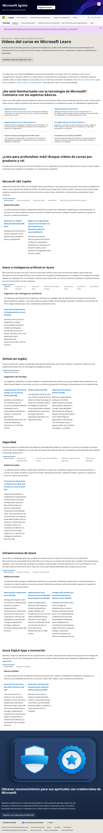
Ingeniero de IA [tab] (7, 287)
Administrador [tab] (9, 200)
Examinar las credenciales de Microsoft (18, 815)
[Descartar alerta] (99, 4)
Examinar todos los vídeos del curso (17, 60)
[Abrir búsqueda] (89, 17)
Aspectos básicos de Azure (14, 109)
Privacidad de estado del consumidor (14, 830)
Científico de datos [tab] (81, 287)
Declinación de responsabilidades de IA (15, 827)
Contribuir (57, 827)
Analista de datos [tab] (39, 200)
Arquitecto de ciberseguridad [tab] (22, 459)
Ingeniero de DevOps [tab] (11, 372)
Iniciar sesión (96, 17)
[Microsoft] (3, 17)
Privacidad (66, 827)
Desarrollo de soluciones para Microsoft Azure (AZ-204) (14, 687)
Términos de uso (36, 830)
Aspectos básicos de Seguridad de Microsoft (21, 136)
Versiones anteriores (38, 827)
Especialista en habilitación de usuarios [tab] (73, 200)
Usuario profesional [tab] (23, 200)
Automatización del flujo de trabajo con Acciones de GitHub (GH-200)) (15, 393)
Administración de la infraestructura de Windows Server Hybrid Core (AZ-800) (39, 595)
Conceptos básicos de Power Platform (69, 122)
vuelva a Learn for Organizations (28, 82)
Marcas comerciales (51, 830)
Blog (48, 827)
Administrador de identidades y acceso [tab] (47, 459)
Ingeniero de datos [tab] (68, 287)
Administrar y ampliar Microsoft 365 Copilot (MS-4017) (14, 224)
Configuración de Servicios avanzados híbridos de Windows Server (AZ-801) (62, 595)
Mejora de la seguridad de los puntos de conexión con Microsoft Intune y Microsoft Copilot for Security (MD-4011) (39, 226)
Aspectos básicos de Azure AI (65, 109)
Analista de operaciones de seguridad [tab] (70, 459)
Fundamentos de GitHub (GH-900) (67, 136)
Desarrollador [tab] (52, 200)
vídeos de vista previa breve (83, 80)
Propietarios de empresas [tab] (20, 287)
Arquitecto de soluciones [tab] (41, 572)
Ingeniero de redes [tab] (23, 572)
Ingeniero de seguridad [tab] (90, 459)
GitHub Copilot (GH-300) (37, 390)
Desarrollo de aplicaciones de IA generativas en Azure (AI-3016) (14, 312)
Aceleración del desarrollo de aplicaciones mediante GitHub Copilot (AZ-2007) (38, 687)
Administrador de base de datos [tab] (51, 287)
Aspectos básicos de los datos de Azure (19, 122)
